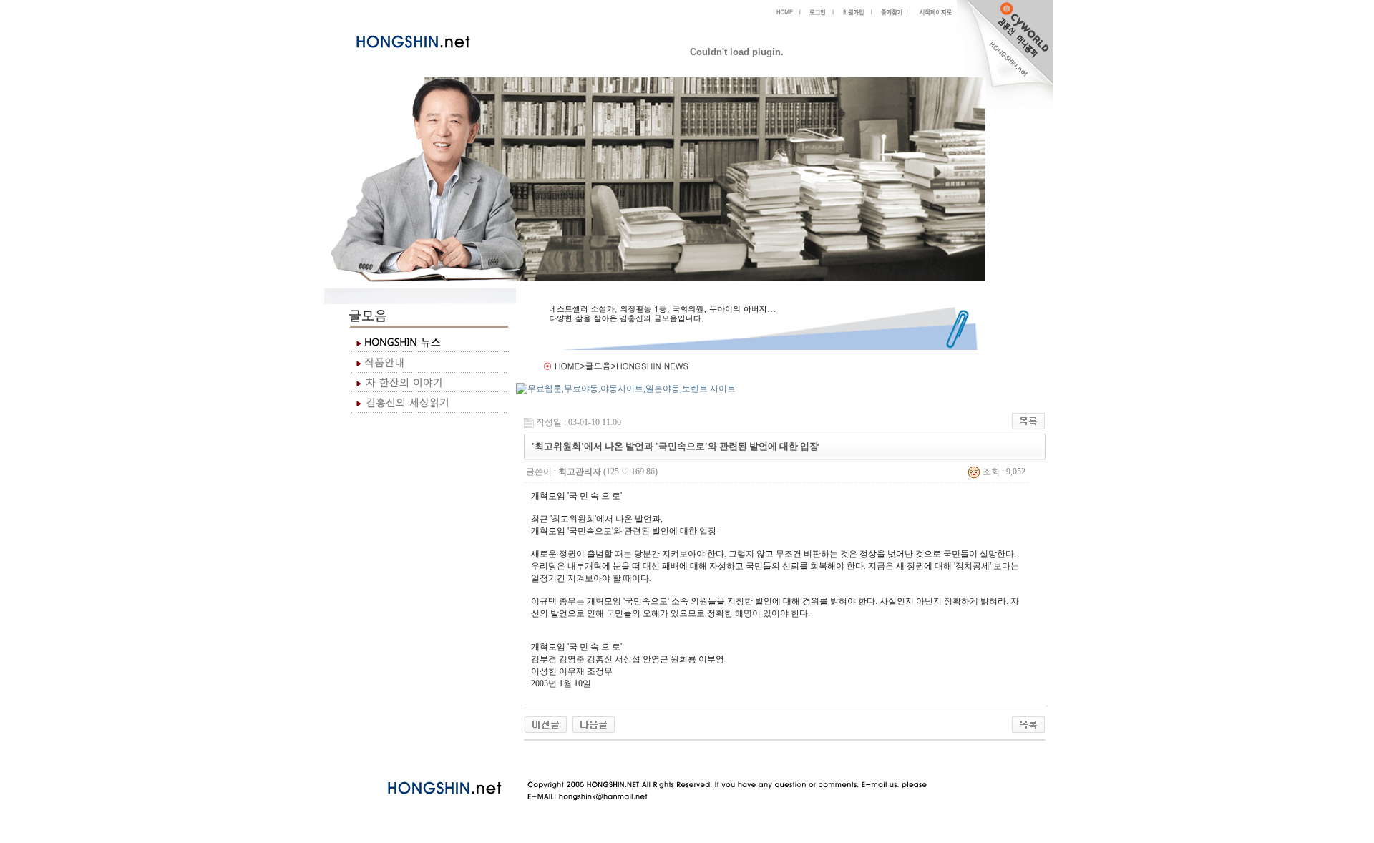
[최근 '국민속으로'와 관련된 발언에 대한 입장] (593, 723)
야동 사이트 (538, 757)
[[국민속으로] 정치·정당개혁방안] (545, 723)
